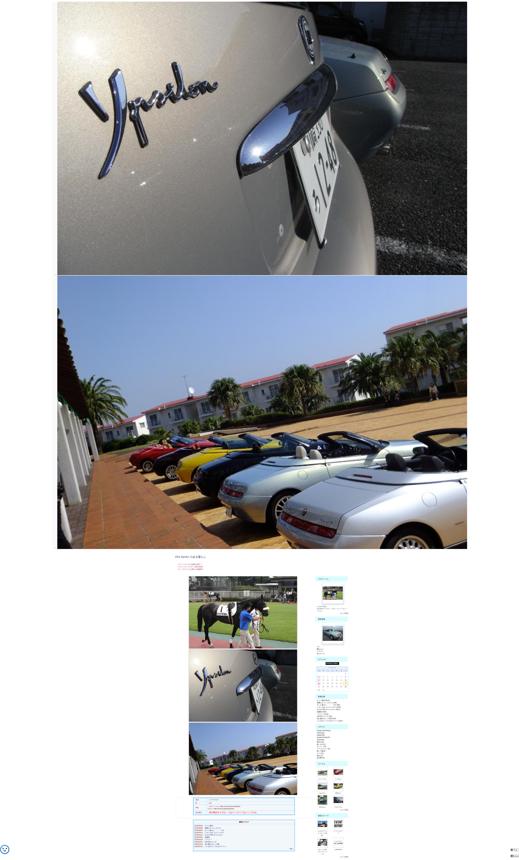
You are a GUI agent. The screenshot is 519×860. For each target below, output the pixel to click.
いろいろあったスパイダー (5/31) (329, 707)
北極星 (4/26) (321, 712)
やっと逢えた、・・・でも (214, 830)
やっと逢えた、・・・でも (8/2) (328, 705)
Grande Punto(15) (323, 737)
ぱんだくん (321, 653)
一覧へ (291, 849)
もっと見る (344, 613)
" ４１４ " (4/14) (322, 714)
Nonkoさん (322, 807)
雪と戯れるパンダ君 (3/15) (326, 719)
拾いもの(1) (321, 744)
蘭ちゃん (320, 649)
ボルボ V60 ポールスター (214, 835)
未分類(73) (321, 758)
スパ (318, 647)
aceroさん (322, 793)
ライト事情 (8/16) (323, 700)
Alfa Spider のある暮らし (190, 556)
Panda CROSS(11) (324, 731)
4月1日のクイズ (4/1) (324, 716)
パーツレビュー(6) (323, 749)
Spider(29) (321, 735)
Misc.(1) (320, 756)
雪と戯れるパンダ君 (212, 844)
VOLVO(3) (320, 733)
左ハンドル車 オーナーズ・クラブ (323, 852)
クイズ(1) (320, 753)
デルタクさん (338, 807)
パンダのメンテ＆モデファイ (215, 846)
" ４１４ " (208, 840)
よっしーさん (322, 779)
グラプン (320, 651)
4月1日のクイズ (210, 842)
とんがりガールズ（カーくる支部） (322, 833)
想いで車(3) (321, 751)
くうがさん (338, 779)
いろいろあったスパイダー (214, 833)
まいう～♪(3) (321, 746)
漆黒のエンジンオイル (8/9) (327, 703)
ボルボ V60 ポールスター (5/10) (328, 709)
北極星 (207, 837)
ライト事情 (209, 826)
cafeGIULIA (338, 849)
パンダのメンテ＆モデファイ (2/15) (330, 721)
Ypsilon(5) (320, 740)
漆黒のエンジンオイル (213, 828)
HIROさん (338, 793)
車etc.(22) (320, 742)
